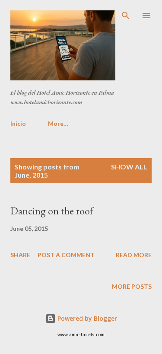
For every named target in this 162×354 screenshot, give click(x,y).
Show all (129, 167)
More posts (132, 286)
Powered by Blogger (86, 318)
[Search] (126, 15)
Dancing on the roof (51, 210)
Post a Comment (66, 254)
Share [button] (20, 254)
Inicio (18, 123)
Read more (134, 254)
